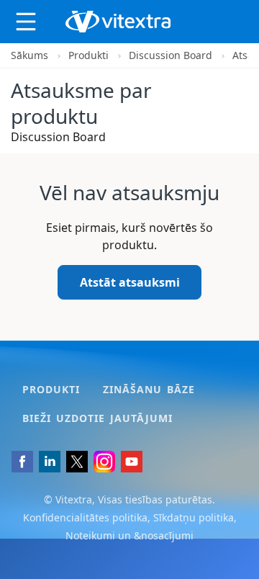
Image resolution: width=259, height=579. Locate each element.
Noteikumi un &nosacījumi (129, 535)
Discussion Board (170, 55)
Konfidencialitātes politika (85, 517)
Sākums (29, 55)
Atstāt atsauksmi (130, 282)
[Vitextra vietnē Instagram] (104, 461)
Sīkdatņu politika (193, 517)
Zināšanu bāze (149, 389)
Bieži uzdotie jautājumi (97, 418)
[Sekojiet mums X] (76, 461)
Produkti (88, 55)
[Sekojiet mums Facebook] (22, 461)
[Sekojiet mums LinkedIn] (49, 461)
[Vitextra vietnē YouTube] (131, 461)
